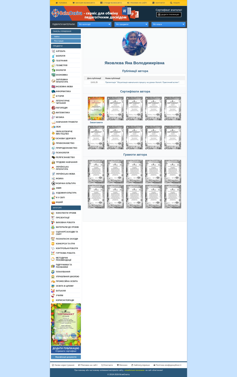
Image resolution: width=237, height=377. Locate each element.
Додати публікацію (170, 15)
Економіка (62, 75)
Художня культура (66, 193)
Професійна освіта (67, 281)
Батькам (61, 291)
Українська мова (65, 174)
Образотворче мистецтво (64, 132)
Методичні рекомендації (63, 259)
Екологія (61, 70)
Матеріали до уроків (67, 227)
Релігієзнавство (65, 157)
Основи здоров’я (66, 138)
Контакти (160, 3)
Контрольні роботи (67, 248)
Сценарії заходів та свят (67, 233)
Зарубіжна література (62, 81)
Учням (59, 295)
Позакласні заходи (67, 239)
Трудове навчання (66, 162)
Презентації (62, 218)
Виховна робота (65, 222)
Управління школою (67, 277)
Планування (63, 272)
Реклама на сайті (138, 3)
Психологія (62, 153)
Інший (59, 202)
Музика (60, 117)
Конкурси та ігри (65, 244)
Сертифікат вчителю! (169, 9)
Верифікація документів (66, 357)
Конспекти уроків (66, 213)
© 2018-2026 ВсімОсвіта (118, 374)
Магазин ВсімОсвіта (85, 3)
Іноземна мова (64, 87)
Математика (63, 113)
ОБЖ (58, 127)
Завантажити (96, 122)
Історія (60, 96)
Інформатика (63, 91)
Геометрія (61, 65)
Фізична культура (66, 183)
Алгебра (60, 51)
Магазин (123, 365)
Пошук (176, 3)
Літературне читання (63, 102)
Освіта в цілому (65, 286)
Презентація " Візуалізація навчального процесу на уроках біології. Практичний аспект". (142, 82)
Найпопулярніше (141, 365)
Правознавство (65, 143)
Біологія (60, 56)
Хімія (58, 188)
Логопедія (62, 108)
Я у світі (60, 198)
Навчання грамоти (67, 122)
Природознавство (66, 148)
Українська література (62, 168)
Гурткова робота (65, 253)
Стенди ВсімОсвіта (112, 3)
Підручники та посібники (64, 266)
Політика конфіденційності (168, 365)
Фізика (60, 179)
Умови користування (64, 365)
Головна (63, 3)
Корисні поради (65, 300)
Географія (61, 61)
